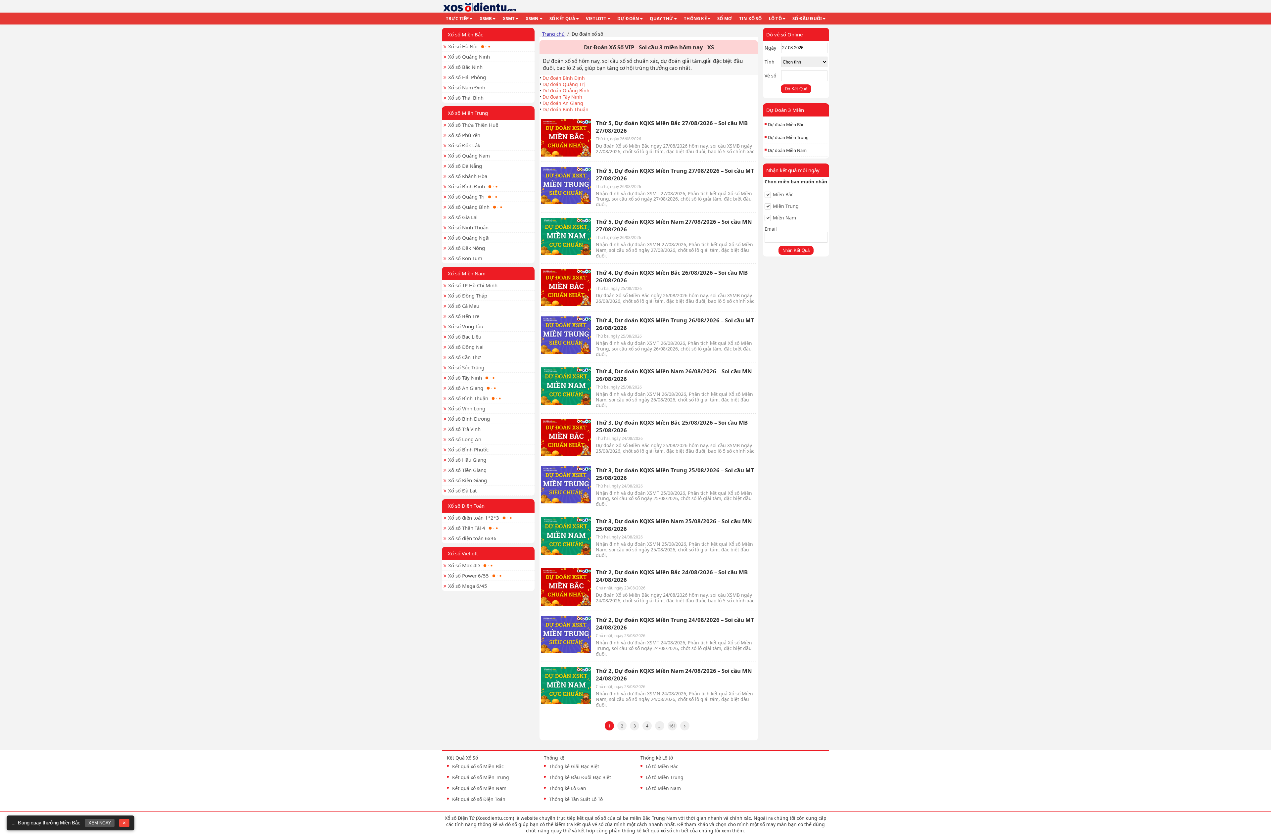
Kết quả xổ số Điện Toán (478, 799)
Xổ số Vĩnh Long (466, 408)
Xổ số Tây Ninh (465, 377)
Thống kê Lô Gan (567, 788)
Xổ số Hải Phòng (467, 77)
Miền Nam (784, 218)
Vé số (770, 75)
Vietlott (596, 19)
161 (672, 726)
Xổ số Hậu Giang (467, 459)
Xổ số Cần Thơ (464, 357)
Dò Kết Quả (796, 88)
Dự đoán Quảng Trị (563, 84)
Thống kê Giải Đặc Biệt (574, 766)
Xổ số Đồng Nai (466, 347)
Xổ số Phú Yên (464, 135)
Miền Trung (786, 206)
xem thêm (733, 830)
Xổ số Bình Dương (469, 418)
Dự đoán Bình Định (563, 78)
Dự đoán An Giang (562, 103)
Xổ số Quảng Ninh (469, 56)
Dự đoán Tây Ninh (562, 97)
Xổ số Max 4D (464, 565)
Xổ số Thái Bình (466, 97)
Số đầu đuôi (807, 19)
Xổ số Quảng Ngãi (469, 237)
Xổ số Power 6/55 (468, 575)
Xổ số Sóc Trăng (466, 367)
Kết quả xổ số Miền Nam (479, 788)
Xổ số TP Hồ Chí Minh (472, 285)
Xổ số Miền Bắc (465, 34)
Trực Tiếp (457, 19)
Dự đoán (628, 19)
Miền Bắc (783, 195)
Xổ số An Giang (465, 388)
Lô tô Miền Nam (663, 788)
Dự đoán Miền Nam (787, 150)
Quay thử (661, 19)
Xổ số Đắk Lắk (464, 145)
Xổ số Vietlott (463, 553)
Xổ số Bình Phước (468, 449)
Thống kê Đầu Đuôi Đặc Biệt (580, 777)
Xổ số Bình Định (466, 186)
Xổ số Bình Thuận (468, 398)
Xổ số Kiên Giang (467, 480)
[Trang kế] (684, 726)
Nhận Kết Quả (796, 250)
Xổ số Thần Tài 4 (466, 528)
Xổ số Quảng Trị (466, 196)
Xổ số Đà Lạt (462, 490)
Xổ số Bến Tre (463, 316)
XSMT (509, 19)
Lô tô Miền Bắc (662, 766)
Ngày (770, 48)
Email (771, 229)
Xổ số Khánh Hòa (467, 176)
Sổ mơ (724, 19)
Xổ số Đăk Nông (466, 248)
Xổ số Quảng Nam (469, 155)
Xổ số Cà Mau (463, 305)
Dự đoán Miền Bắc (786, 124)
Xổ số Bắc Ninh (465, 67)
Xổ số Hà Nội (463, 46)
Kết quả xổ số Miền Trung (480, 777)
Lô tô (775, 19)
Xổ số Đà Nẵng (465, 166)
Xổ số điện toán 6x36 (472, 538)
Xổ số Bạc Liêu (464, 336)
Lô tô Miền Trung (664, 777)
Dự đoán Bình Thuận (565, 109)
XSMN (532, 19)
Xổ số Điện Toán (466, 505)
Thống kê (695, 19)
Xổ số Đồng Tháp (467, 295)
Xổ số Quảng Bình (469, 207)
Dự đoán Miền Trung (788, 137)
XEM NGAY (99, 822)
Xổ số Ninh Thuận (468, 227)
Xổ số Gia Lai (463, 217)
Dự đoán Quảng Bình (565, 90)
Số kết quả (562, 19)
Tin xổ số (750, 19)
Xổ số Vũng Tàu (465, 326)
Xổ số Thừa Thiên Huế (473, 124)
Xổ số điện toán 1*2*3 (473, 517)
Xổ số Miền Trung (468, 113)
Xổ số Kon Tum (465, 258)
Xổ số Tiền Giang (467, 470)
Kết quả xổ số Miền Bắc (478, 766)
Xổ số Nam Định (466, 87)
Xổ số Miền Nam (467, 273)
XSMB (486, 19)
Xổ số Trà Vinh (464, 429)
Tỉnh (770, 62)
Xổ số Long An (464, 439)
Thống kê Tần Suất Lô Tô (576, 799)
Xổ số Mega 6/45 (467, 585)
